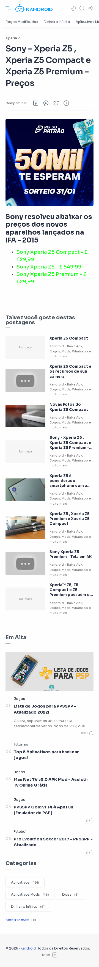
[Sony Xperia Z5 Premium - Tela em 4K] (25, 563)
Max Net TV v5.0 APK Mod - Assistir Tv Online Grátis (51, 782)
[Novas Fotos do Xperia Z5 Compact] (25, 416)
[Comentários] (87, 733)
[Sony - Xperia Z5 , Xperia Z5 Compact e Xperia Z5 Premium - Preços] (25, 451)
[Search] (82, 8)
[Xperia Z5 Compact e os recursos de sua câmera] (25, 380)
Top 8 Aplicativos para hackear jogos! (46, 754)
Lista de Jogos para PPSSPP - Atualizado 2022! (45, 709)
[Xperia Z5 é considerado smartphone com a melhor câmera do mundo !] (25, 489)
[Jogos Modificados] (22, 22)
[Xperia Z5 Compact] (25, 347)
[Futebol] (20, 831)
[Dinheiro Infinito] (57, 22)
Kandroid (28, 948)
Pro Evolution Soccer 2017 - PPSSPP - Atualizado (53, 842)
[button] (73, 8)
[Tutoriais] (21, 744)
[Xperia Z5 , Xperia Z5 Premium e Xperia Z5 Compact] (25, 527)
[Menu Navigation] (8, 8)
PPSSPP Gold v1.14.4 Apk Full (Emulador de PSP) (43, 810)
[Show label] (21, 919)
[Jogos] (19, 699)
